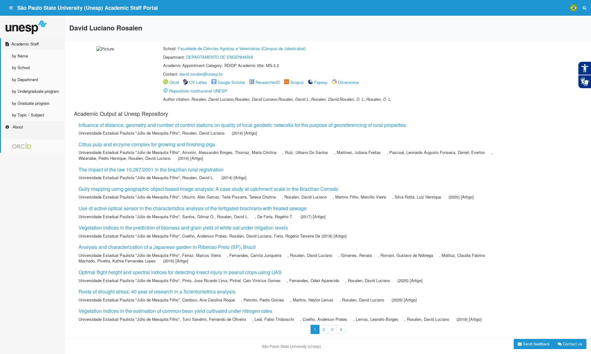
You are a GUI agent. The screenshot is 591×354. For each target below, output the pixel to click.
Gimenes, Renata (356, 255)
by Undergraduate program (35, 91)
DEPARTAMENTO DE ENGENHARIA (219, 57)
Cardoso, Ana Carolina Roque (208, 300)
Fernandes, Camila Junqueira (255, 255)
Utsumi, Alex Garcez (200, 197)
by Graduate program (31, 103)
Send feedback (536, 344)
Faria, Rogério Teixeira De (297, 236)
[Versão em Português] (573, 7)
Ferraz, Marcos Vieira (201, 255)
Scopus (297, 82)
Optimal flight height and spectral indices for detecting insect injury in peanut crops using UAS (180, 272)
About (17, 127)
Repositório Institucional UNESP (198, 91)
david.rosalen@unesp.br (201, 74)
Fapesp (321, 82)
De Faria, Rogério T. (275, 216)
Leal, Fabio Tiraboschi (274, 319)
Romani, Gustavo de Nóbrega (406, 255)
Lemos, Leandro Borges (377, 319)
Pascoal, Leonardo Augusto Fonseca (422, 152)
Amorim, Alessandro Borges (207, 152)
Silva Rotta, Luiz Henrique (418, 197)
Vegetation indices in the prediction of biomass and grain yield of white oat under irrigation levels (183, 227)
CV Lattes (198, 82)
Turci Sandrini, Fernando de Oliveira (214, 319)
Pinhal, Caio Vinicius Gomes (255, 280)
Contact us (572, 344)
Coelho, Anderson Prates (204, 236)
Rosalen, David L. (198, 177)
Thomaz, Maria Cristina (255, 152)
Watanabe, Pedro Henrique (102, 158)
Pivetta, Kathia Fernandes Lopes (126, 261)
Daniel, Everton (471, 152)
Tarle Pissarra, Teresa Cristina (249, 197)
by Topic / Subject (28, 115)
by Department (25, 79)
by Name (20, 56)
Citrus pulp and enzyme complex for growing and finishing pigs (146, 144)
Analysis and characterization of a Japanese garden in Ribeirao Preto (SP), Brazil (167, 246)
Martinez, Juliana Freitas (359, 152)
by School (21, 67)
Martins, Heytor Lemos (313, 300)
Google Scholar (231, 82)
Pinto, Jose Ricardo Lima (204, 280)
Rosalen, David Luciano (203, 133)
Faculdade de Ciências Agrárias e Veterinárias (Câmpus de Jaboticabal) (242, 48)
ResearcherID (268, 82)
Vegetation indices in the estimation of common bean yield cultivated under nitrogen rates (175, 310)
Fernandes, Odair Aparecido (314, 280)
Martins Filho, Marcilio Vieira (360, 197)
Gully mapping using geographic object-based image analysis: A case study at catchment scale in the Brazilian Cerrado (208, 188)
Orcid (174, 82)
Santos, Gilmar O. (198, 216)
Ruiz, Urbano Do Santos (306, 152)
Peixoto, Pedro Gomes (263, 300)
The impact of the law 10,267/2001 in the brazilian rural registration (150, 169)
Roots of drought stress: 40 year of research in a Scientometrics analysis (156, 291)
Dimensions (348, 82)
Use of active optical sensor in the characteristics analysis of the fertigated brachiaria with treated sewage (192, 208)
